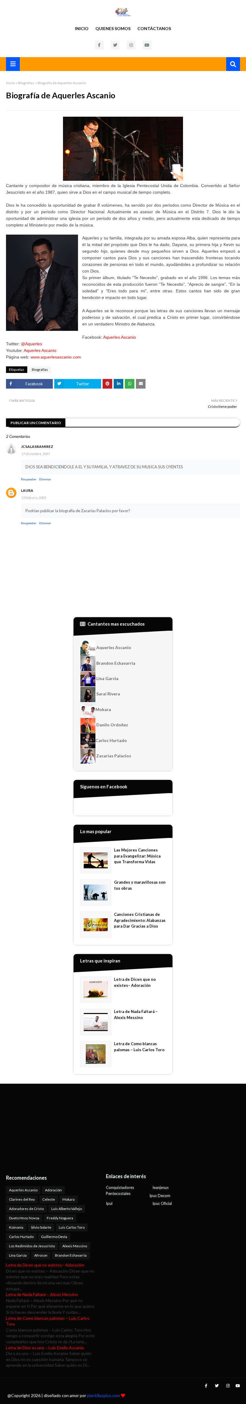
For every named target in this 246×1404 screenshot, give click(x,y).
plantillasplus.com (104, 1395)
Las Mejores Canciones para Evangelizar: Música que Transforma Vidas (137, 856)
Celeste (48, 1199)
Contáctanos (154, 28)
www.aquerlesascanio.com (56, 357)
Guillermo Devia (54, 1236)
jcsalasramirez (37, 446)
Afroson (40, 1255)
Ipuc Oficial (162, 1203)
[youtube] (147, 45)
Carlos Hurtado (111, 740)
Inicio (81, 28)
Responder (28, 479)
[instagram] (131, 45)
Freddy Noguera (60, 1218)
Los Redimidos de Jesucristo (32, 1246)
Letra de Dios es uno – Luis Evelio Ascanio (45, 1347)
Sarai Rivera (107, 693)
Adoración (53, 1190)
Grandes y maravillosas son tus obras (140, 885)
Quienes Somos (112, 28)
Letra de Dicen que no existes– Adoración (135, 982)
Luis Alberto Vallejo (66, 1208)
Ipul (109, 1203)
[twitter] (115, 45)
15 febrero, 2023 (33, 498)
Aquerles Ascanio (119, 337)
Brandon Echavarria (115, 663)
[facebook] (99, 45)
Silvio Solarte (41, 1227)
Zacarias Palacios (113, 755)
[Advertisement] (43, 1128)
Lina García (18, 1255)
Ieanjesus (160, 1187)
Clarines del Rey (22, 1199)
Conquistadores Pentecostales (120, 1190)
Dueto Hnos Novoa (24, 1218)
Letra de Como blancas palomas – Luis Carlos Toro (139, 1046)
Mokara (103, 709)
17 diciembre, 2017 (35, 454)
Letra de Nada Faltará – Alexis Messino (136, 1014)
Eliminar (45, 479)
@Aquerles (31, 343)
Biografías (26, 83)
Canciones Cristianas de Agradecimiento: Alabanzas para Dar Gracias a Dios (140, 920)
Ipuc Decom (159, 1195)
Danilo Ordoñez (111, 724)
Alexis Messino (74, 1246)
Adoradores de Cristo (26, 1208)
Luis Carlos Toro (72, 1227)
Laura (27, 490)
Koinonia (16, 1227)
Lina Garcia (106, 678)
